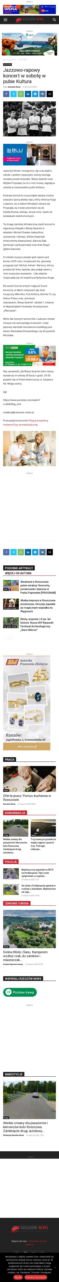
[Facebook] (6, 94)
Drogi (6, 835)
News (6, 790)
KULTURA (23, 59)
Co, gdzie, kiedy (10, 608)
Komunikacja (15, 813)
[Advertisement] (29, 504)
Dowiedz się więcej (36, 1277)
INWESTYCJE (13, 1074)
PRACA (9, 759)
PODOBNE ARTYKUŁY (19, 568)
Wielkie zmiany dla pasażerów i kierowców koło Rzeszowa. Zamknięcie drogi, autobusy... (15, 846)
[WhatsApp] (21, 94)
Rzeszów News (14, 87)
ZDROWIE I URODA (17, 903)
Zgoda (18, 1277)
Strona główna (9, 59)
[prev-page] (5, 638)
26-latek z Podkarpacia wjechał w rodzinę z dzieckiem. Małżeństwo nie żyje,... (38, 888)
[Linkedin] (28, 94)
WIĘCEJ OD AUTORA (18, 573)
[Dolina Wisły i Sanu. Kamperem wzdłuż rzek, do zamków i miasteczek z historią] (29, 929)
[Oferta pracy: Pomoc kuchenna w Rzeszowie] (29, 779)
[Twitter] (13, 94)
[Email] (50, 94)
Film (5, 589)
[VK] (42, 94)
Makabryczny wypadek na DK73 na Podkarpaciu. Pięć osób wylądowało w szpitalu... (37, 872)
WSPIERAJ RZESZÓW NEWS (23, 978)
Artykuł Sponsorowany (13, 964)
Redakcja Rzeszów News (13, 1135)
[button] (5, 20)
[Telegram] (35, 94)
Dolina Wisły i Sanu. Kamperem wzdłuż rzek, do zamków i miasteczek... (25, 956)
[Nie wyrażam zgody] (55, 1267)
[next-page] (10, 638)
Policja (11, 861)
